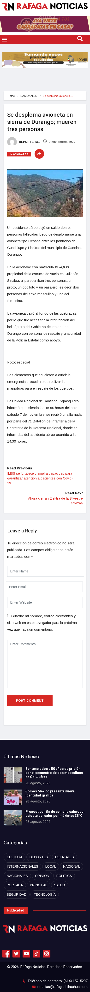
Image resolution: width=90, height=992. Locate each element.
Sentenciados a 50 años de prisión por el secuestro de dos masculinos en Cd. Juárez (54, 772)
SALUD (59, 885)
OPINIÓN (42, 876)
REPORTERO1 (29, 142)
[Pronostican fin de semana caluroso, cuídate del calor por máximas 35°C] (13, 817)
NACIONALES (28, 95)
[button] (4, 39)
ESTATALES (64, 857)
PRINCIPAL (38, 885)
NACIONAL (71, 866)
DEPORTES (39, 857)
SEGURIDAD (16, 894)
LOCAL (50, 866)
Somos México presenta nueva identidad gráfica (50, 793)
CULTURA (14, 857)
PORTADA (15, 885)
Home (11, 95)
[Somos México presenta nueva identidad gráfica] (13, 797)
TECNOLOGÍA (45, 894)
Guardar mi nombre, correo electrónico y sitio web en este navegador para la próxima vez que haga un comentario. (42, 622)
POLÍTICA (64, 876)
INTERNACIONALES (22, 866)
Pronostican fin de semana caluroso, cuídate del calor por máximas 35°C (54, 813)
